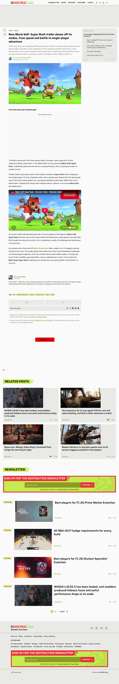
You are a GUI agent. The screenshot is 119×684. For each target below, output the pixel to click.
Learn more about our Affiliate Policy (35, 317)
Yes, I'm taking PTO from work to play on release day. (100, 41)
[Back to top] (3, 370)
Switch (52, 294)
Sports (47, 294)
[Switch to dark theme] (104, 2)
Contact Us (28, 636)
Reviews (71, 2)
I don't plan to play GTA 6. (95, 55)
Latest (90, 2)
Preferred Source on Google (43, 320)
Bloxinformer (68, 646)
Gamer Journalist (94, 644)
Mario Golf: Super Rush (22, 294)
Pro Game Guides (16, 644)
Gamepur (35, 644)
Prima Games (59, 644)
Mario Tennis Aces (40, 248)
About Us (14, 636)
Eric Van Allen (17, 58)
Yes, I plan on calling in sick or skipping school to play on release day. (99, 46)
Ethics (21, 636)
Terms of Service (63, 489)
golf (14, 294)
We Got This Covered (80, 644)
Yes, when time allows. (94, 51)
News (63, 2)
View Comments (45, 340)
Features (81, 2)
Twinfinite (27, 644)
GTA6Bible (77, 646)
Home (10, 30)
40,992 (62, 611)
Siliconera (68, 644)
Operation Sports (26, 646)
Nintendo (32, 294)
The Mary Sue (38, 646)
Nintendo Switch (40, 294)
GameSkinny (15, 646)
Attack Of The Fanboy (46, 644)
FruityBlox (59, 646)
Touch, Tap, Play (49, 646)
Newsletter (53, 2)
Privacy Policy (75, 489)
